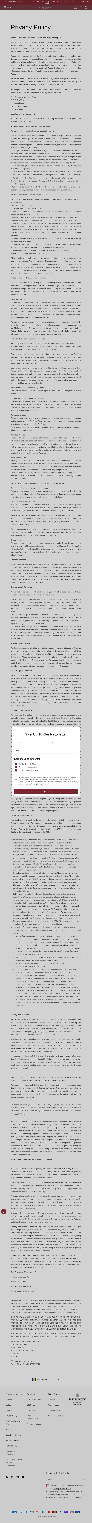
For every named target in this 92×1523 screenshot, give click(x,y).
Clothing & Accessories (28, 767)
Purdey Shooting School (28, 770)
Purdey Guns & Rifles (27, 764)
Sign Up (46, 791)
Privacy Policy (39, 785)
